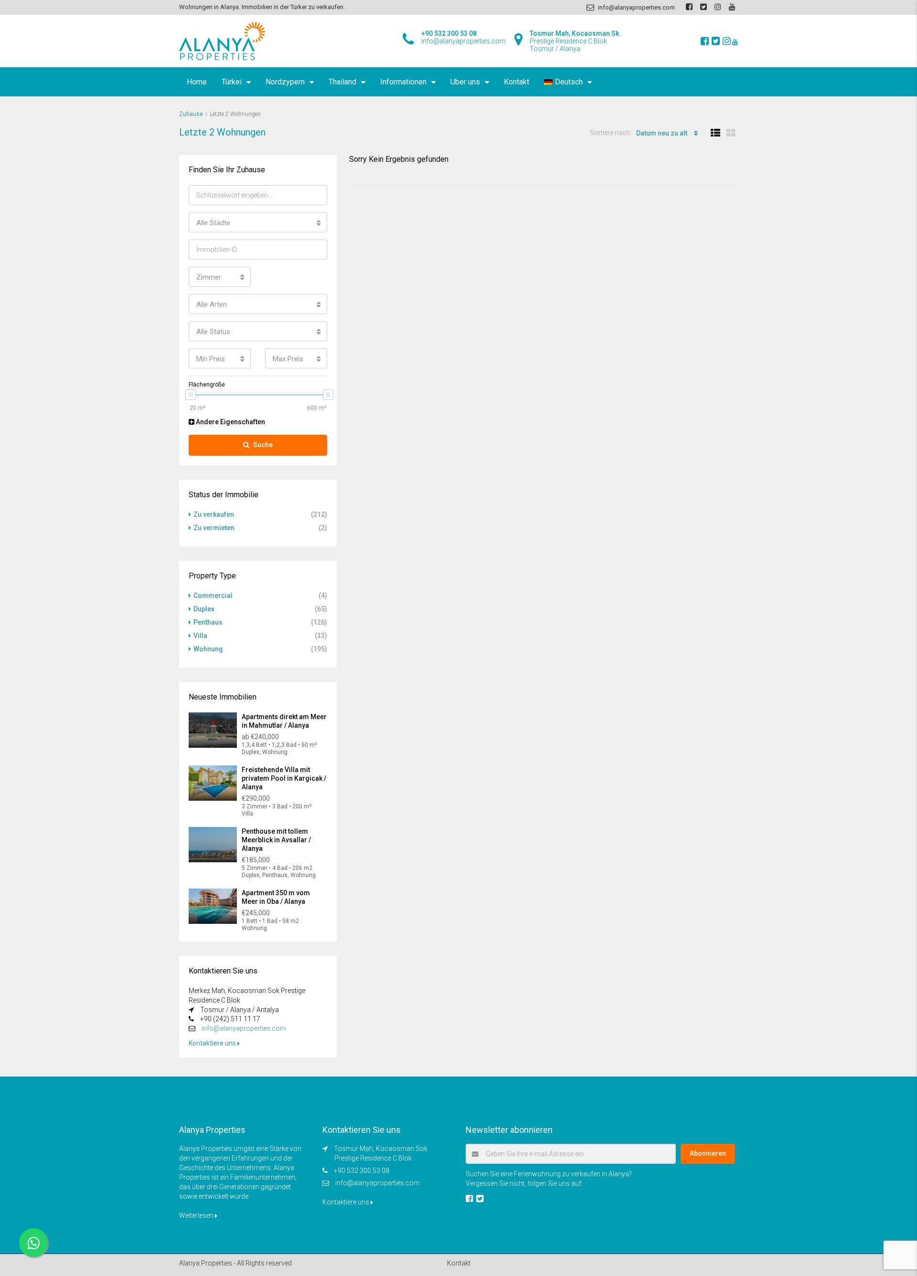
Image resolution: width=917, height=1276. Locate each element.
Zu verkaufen (213, 514)
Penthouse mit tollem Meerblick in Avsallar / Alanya (276, 839)
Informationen (403, 81)
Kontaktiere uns (213, 1043)
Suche (263, 445)
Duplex (203, 609)
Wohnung (208, 649)
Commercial (213, 595)
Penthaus (208, 622)
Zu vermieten (214, 528)
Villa (200, 635)
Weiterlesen (197, 1215)
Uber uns (465, 81)
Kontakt (516, 81)
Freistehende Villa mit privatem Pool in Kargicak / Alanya (284, 778)
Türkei (232, 81)
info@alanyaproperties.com (244, 1028)
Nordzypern (285, 81)
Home (197, 81)
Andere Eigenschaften (229, 422)
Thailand (342, 81)
